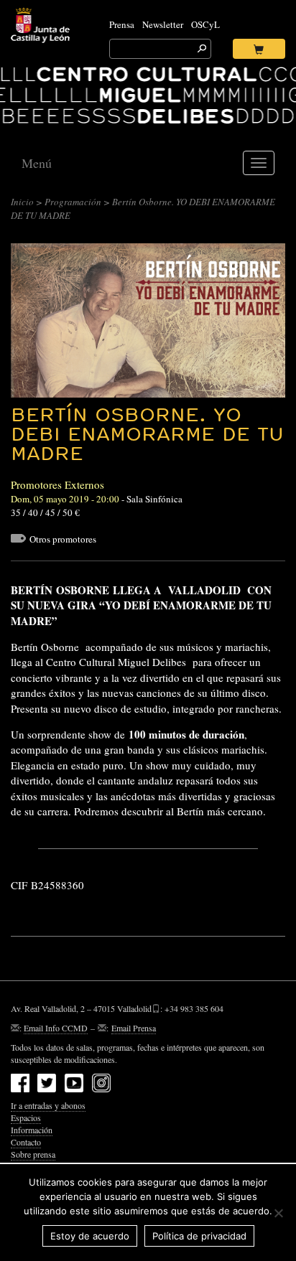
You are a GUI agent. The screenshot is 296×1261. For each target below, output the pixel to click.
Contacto (26, 1142)
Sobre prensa (33, 1154)
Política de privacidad (199, 1236)
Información (31, 1129)
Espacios (26, 1117)
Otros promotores (62, 539)
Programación (73, 201)
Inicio (22, 201)
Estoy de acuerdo (89, 1236)
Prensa (121, 24)
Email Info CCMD (56, 1027)
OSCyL (205, 24)
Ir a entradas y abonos (48, 1105)
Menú (37, 163)
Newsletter (162, 24)
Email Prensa (133, 1027)
